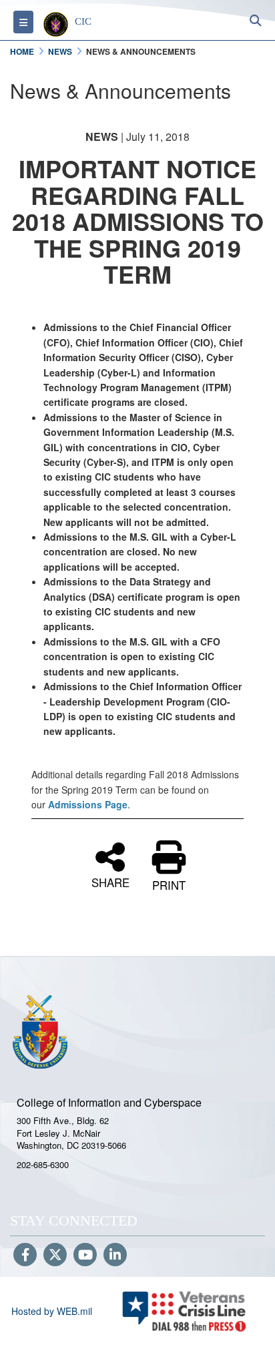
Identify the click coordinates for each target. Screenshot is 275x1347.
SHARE (110, 880)
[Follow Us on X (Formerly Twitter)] (55, 1255)
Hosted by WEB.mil (51, 1311)
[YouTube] (85, 1255)
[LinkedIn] (115, 1255)
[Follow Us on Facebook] (25, 1255)
